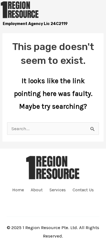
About (37, 190)
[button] (93, 9)
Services (57, 190)
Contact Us (83, 190)
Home (18, 190)
